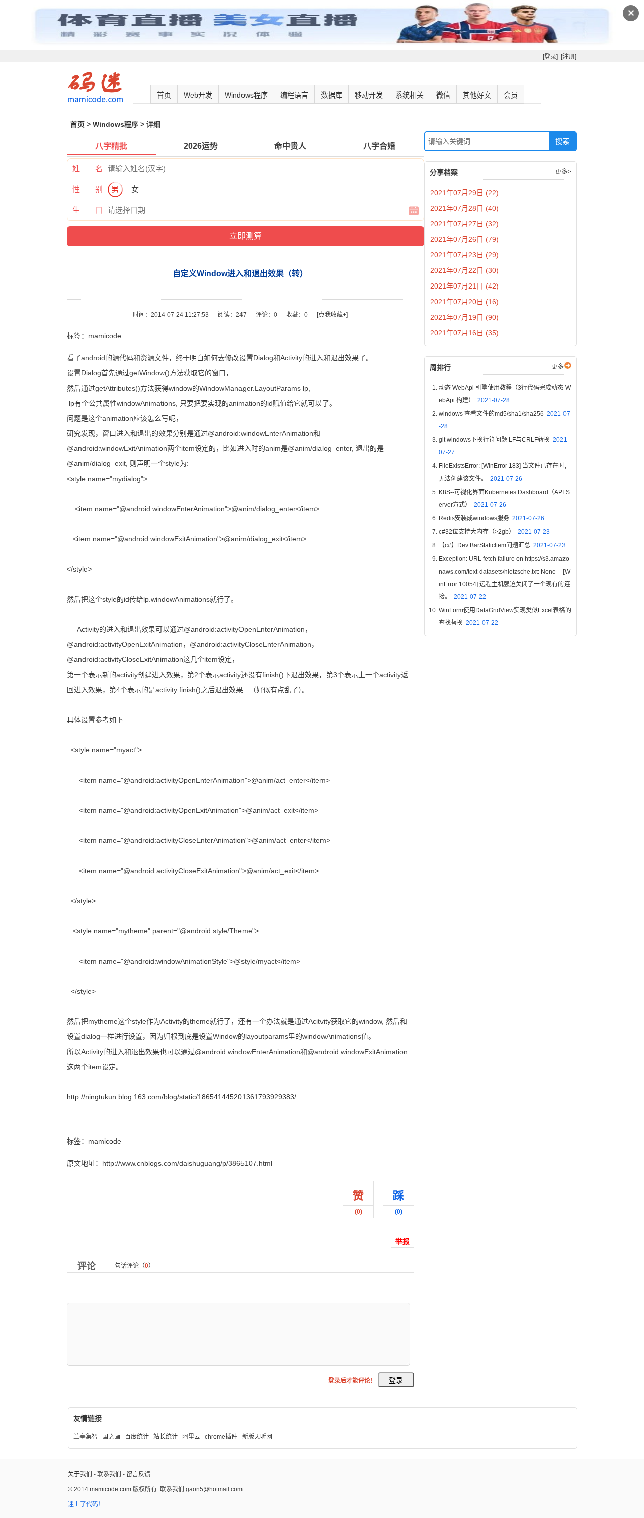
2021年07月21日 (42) (464, 286)
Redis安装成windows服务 (491, 518)
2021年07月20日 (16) (464, 302)
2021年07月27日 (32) (464, 224)
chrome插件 (221, 1436)
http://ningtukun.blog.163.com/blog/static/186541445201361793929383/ (181, 1097)
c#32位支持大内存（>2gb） (494, 531)
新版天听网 (257, 1436)
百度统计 (137, 1436)
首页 (164, 95)
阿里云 (191, 1436)
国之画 (111, 1436)
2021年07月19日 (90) (464, 317)
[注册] (568, 56)
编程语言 (294, 95)
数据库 (331, 95)
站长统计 (165, 1436)
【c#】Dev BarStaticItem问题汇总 (502, 545)
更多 (558, 366)
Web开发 (198, 95)
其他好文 (477, 95)
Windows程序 (246, 95)
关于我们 (80, 1474)
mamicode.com (110, 1489)
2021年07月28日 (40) (464, 208)
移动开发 (369, 95)
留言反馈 (138, 1474)
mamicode (104, 336)
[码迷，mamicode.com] (95, 100)
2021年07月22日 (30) (464, 270)
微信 (443, 95)
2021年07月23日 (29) (464, 255)
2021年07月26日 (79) (464, 239)
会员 (511, 95)
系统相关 (409, 95)
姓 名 (87, 168)
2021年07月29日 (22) (464, 192)
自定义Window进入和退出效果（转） (125, 1119)
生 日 (87, 210)
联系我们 (109, 1474)
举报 (402, 1241)
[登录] (550, 56)
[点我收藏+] (332, 314)
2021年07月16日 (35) (464, 333)
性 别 (87, 189)
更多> (563, 171)
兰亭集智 (85, 1436)
